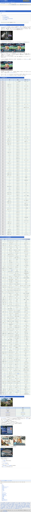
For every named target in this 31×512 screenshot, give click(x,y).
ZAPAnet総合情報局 (3, 3)
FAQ (2, 484)
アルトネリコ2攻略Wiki (4, 0)
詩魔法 (18, 373)
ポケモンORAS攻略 (12, 502)
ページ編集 (20, 4)
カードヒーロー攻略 (15, 507)
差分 (24, 4)
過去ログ (26, 4)
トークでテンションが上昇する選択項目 (8, 18)
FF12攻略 (19, 505)
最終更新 (13, 4)
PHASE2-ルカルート (4, 487)
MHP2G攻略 (12, 506)
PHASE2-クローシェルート (5, 486)
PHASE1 (3, 485)
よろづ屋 (3, 490)
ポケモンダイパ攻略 (17, 502)
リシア (9, 206)
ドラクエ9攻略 (16, 505)
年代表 (3, 497)
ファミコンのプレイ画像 (7, 508)
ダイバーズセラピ (3, 11)
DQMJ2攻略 (16, 504)
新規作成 (23, 4)
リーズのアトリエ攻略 (23, 503)
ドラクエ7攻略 (8, 505)
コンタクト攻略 (10, 507)
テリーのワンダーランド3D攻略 (22, 504)
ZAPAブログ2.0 (20, 507)
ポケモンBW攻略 (8, 502)
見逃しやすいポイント (4, 500)
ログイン (30, 4)
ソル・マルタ (4, 466)
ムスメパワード (4, 492)
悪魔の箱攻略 (23, 506)
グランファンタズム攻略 (17, 503)
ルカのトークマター (4, 493)
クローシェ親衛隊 (5, 19)
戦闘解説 (3, 498)
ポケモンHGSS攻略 (3, 502)
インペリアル (7, 412)
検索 (15, 4)
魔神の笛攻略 (3, 507)
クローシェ (2, 396)
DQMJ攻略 (13, 504)
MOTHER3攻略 (27, 505)
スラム (23, 415)
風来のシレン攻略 (23, 505)
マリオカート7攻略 (7, 506)
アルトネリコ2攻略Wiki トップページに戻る (6, 480)
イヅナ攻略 (6, 507)
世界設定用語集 (4, 494)
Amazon (11, 508)
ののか (4, 347)
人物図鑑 (3, 496)
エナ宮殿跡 (4, 460)
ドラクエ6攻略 (4, 505)
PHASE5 (3, 489)
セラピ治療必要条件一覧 (6, 17)
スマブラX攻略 (28, 503)
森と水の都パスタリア (4, 499)
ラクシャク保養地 (9, 465)
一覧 (11, 4)
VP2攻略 (2, 504)
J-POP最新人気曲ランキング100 (18, 508)
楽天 (13, 508)
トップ (9, 4)
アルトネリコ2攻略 (6, 503)
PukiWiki (5, 510)
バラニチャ (9, 215)
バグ (2, 491)
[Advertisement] (15, 7)
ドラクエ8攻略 (12, 505)
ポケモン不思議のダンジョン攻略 (25, 502)
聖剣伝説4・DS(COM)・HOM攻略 (7, 504)
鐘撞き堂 (4, 465)
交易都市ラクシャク (4, 495)
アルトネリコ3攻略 (11, 503)
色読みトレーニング (24, 507)
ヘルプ (17, 4)
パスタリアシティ (23, 412)
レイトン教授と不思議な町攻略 (17, 506)
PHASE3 (3, 488)
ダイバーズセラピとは (5, 16)
